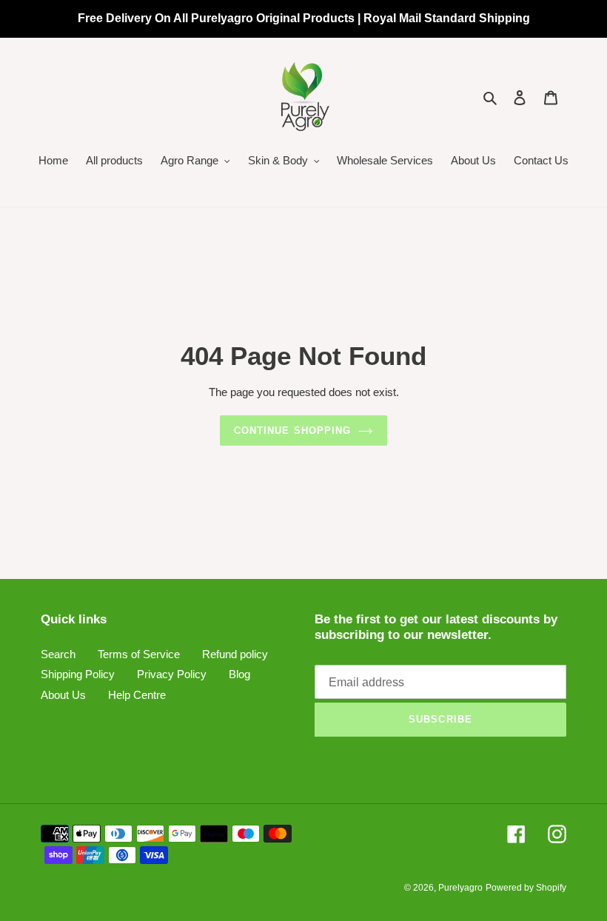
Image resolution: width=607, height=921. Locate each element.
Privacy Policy (172, 674)
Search (58, 654)
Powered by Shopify (526, 888)
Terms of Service (139, 654)
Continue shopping (292, 430)
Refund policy (235, 654)
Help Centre (137, 695)
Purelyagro (460, 888)
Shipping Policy (78, 674)
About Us (63, 695)
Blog (239, 674)
